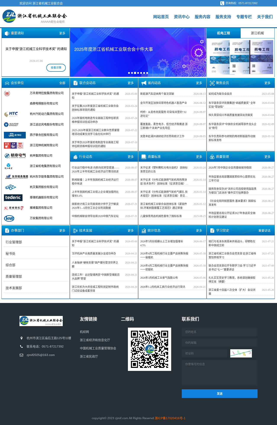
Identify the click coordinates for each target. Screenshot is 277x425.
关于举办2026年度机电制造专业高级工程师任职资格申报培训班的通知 (95, 144)
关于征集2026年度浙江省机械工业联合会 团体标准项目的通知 (95, 108)
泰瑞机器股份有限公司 (44, 197)
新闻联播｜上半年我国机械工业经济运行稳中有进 (95, 181)
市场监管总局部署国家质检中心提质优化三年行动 (232, 178)
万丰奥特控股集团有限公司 (47, 93)
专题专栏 (244, 17)
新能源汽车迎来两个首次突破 (157, 93)
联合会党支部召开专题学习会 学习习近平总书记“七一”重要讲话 (232, 267)
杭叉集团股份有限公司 (44, 186)
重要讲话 (264, 230)
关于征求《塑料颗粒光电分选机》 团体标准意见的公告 (164, 169)
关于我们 (265, 17)
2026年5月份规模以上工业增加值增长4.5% (161, 243)
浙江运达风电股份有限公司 (47, 124)
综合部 (10, 265)
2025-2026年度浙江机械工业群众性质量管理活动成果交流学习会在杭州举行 (95, 132)
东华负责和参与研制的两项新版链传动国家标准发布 (232, 138)
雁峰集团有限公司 (41, 207)
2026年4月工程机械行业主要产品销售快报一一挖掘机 (164, 267)
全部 (62, 83)
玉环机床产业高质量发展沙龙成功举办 (94, 253)
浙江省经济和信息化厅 (95, 340)
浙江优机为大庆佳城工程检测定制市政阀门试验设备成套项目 (95, 288)
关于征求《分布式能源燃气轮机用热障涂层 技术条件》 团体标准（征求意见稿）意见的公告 (164, 182)
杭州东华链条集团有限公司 (47, 176)
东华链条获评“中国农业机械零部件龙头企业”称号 (232, 126)
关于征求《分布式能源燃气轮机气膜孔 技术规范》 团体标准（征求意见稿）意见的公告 (164, 194)
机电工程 (223, 33)
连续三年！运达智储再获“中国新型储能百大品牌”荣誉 (96, 276)
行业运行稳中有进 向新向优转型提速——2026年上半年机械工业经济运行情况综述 (95, 169)
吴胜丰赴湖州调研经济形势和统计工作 (162, 136)
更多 (62, 33)
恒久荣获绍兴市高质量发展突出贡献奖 (231, 115)
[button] (76, 52)
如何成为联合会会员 (220, 93)
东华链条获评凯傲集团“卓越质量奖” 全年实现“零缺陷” (232, 104)
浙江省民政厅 (89, 356)
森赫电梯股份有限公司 (44, 103)
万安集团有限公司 (41, 218)
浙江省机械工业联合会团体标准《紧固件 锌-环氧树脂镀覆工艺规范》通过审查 (163, 206)
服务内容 (202, 17)
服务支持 (223, 17)
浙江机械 (257, 33)
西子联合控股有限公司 (44, 134)
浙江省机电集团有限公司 (45, 165)
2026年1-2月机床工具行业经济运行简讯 (162, 286)
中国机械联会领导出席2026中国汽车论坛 (95, 216)
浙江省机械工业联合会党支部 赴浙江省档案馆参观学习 (232, 255)
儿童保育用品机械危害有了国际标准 (161, 216)
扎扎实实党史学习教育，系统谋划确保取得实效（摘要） (232, 279)
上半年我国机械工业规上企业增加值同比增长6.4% (95, 193)
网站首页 (161, 17)
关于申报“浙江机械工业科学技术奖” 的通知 (95, 95)
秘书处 (10, 253)
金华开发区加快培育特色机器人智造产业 (163, 103)
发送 (219, 393)
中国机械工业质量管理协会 (98, 348)
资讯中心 (182, 17)
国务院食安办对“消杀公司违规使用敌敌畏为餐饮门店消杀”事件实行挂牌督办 (232, 190)
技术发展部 (14, 288)
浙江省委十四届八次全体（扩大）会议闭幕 (232, 291)
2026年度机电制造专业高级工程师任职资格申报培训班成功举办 (95, 120)
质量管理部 (14, 276)
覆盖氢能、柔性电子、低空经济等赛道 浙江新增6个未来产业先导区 (164, 126)
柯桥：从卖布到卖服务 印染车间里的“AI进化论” (163, 114)
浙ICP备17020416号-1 (170, 418)
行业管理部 (14, 242)
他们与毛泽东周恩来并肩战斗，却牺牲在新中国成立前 (232, 243)
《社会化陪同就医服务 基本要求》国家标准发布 (232, 203)
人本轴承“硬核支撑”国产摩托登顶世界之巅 (95, 264)
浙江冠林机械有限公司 (44, 145)
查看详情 (56, 67)
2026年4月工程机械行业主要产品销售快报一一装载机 (164, 255)
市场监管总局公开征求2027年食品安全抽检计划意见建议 (232, 215)
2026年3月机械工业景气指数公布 (159, 277)
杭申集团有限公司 (41, 155)
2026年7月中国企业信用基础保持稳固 (230, 167)
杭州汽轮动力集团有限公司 (47, 113)
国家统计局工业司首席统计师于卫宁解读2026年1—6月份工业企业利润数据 (95, 206)
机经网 (84, 331)
